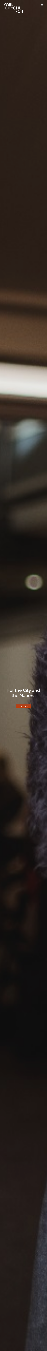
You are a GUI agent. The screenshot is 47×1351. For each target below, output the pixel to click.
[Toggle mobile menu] (42, 4)
